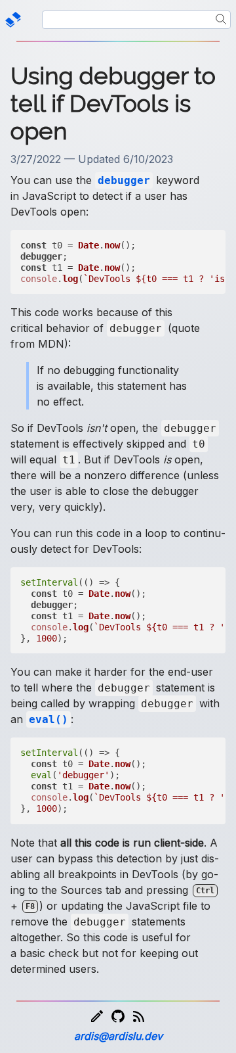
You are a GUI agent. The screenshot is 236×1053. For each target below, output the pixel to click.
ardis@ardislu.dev (118, 1035)
